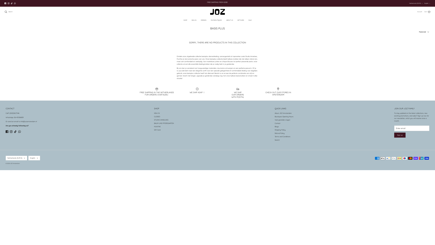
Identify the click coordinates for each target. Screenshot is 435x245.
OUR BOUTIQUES (216, 20)
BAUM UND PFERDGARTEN (164, 123)
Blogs (277, 127)
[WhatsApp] (15, 3)
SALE (250, 20)
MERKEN (203, 20)
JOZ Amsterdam (15, 163)
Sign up (400, 135)
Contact (277, 123)
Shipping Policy (280, 130)
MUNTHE (157, 127)
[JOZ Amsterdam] (217, 12)
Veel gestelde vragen (282, 120)
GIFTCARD (240, 20)
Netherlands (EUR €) (415, 3)
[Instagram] (8, 3)
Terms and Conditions (282, 137)
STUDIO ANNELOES (161, 120)
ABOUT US (229, 20)
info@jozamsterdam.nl (29, 121)
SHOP (185, 20)
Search (277, 140)
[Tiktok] (12, 3)
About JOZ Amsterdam (283, 113)
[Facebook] (5, 3)
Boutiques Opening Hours (284, 117)
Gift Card (157, 130)
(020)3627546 (14, 113)
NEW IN (194, 20)
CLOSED (157, 117)
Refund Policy (280, 133)
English (426, 3)
